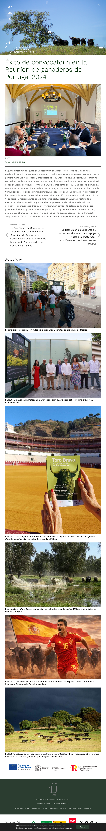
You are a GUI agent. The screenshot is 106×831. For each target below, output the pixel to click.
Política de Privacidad (33, 808)
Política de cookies (75, 808)
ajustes (69, 828)
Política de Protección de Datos (54, 808)
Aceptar (82, 827)
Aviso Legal (19, 808)
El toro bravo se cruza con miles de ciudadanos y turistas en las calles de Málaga (46, 330)
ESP (10, 7)
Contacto (87, 808)
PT (9, 25)
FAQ (18, 822)
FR (9, 19)
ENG (10, 13)
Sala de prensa (9, 822)
